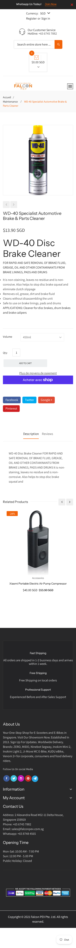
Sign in (45, 18)
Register (31, 18)
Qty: (5, 352)
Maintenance (10, 101)
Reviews (47, 434)
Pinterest (11, 408)
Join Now (51, 4)
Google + (46, 400)
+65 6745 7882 (48, 33)
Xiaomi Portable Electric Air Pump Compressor (38, 583)
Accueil (7, 97)
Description (31, 434)
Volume (7, 336)
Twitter (29, 400)
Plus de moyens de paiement (38, 373)
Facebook (11, 400)
